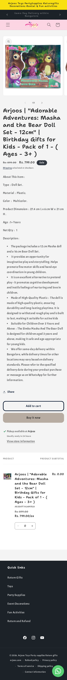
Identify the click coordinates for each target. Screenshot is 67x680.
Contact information (35, 672)
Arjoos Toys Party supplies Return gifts (38, 655)
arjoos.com (15, 660)
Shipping (7, 168)
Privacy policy (49, 660)
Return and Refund (19, 621)
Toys (10, 586)
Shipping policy (45, 666)
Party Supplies (16, 595)
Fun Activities (16, 612)
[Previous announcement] (7, 15)
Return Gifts (15, 577)
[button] (8, 25)
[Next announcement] (60, 15)
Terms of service (25, 666)
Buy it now (33, 418)
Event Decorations (18, 604)
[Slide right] (42, 103)
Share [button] (11, 392)
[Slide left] (25, 103)
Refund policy (32, 660)
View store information (21, 441)
